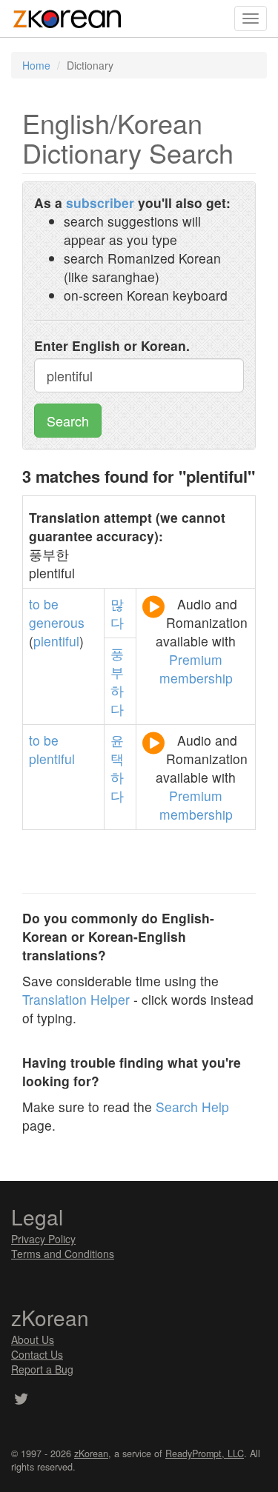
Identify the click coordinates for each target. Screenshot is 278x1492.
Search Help (192, 1106)
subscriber (100, 202)
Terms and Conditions (62, 1253)
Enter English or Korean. (112, 345)
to (34, 604)
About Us (32, 1339)
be (51, 604)
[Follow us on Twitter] (21, 1400)
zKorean (91, 1453)
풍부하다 (117, 681)
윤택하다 (117, 768)
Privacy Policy (43, 1238)
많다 (117, 613)
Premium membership (196, 668)
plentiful (56, 641)
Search (68, 420)
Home (36, 65)
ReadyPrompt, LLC (204, 1453)
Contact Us (37, 1354)
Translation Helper (76, 999)
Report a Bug (42, 1369)
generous (57, 622)
